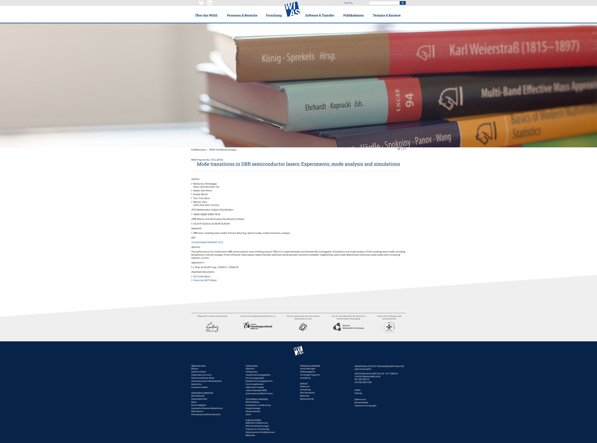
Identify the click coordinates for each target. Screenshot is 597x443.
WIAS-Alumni (197, 411)
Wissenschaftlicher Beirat (202, 377)
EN (404, 148)
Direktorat (305, 386)
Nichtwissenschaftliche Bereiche (206, 414)
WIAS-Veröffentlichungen (223, 149)
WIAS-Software (252, 402)
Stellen (357, 390)
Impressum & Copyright (365, 405)
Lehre (248, 414)
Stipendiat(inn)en (199, 398)
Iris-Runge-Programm (310, 374)
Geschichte (196, 384)
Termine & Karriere (387, 15)
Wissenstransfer (253, 411)
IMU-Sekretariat (307, 392)
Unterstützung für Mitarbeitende (206, 381)
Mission (194, 368)
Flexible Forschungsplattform (259, 381)
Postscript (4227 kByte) (205, 280)
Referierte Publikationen (257, 422)
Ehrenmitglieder (198, 405)
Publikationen (353, 15)
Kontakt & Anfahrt (199, 387)
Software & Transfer (319, 15)
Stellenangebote (307, 371)
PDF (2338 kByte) (201, 276)
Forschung (274, 15)
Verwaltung (305, 389)
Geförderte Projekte (255, 387)
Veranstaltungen (307, 368)
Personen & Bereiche (242, 15)
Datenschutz (360, 399)
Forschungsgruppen (255, 377)
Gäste (194, 402)
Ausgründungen (253, 408)
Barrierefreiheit (361, 402)
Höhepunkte (251, 371)
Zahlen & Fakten (198, 371)
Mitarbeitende (197, 395)
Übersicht (250, 368)
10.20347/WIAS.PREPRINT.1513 (207, 242)
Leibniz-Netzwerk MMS (256, 390)
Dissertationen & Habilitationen (260, 432)
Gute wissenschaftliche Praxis (259, 393)
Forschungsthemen (255, 384)
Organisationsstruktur (201, 374)
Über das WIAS (206, 15)
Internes (348, 2)
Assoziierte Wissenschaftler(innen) (207, 408)
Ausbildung (305, 377)
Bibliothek (250, 435)
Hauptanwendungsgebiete (258, 374)
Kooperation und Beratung (258, 405)
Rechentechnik (307, 398)
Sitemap (358, 393)
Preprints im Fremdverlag (257, 429)
